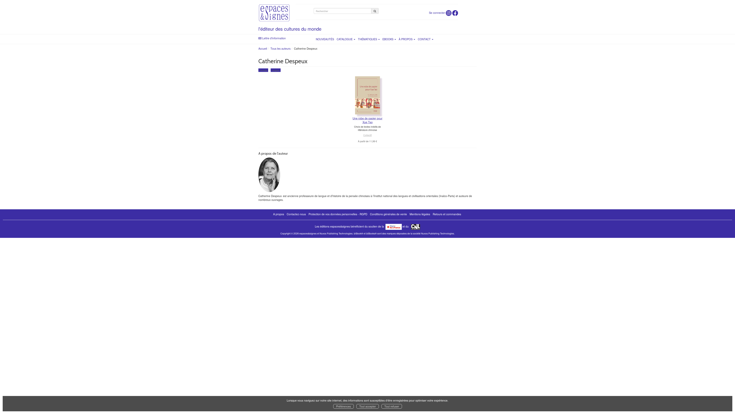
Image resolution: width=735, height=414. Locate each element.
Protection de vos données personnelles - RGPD (338, 214)
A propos (278, 214)
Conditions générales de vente (388, 214)
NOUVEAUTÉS (325, 39)
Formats (263, 70)
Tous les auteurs (280, 48)
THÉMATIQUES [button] (368, 39)
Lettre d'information (274, 38)
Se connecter (437, 13)
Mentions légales (420, 214)
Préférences (343, 406)
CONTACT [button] (424, 39)
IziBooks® (371, 233)
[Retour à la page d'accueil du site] (274, 13)
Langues (276, 70)
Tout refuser (391, 406)
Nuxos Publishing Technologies (437, 233)
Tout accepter (367, 406)
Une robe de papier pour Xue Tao (367, 120)
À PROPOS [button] (406, 39)
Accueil (262, 48)
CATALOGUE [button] (345, 39)
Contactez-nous (296, 214)
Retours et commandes (447, 214)
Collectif (367, 135)
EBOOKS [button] (388, 39)
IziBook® (358, 233)
